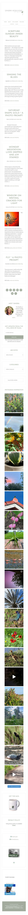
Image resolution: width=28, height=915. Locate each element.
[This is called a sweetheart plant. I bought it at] (14, 461)
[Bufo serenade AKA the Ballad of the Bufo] (14, 676)
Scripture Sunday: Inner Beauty (14, 34)
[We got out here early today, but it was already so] (14, 559)
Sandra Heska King (14, 12)
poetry (11, 247)
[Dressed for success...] (14, 618)
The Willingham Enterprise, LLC (12, 906)
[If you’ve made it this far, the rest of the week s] (14, 755)
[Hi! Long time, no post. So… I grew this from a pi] (14, 539)
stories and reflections (14, 65)
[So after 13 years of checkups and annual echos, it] (14, 520)
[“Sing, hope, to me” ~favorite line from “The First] (14, 637)
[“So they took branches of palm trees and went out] (14, 598)
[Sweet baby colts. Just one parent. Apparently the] (14, 657)
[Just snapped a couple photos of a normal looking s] (14, 579)
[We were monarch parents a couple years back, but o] (14, 442)
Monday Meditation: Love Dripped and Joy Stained (14, 152)
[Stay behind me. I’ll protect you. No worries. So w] (14, 774)
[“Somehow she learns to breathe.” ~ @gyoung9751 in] (14, 716)
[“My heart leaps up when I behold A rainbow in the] (14, 422)
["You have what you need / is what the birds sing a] (14, 735)
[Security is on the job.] (14, 500)
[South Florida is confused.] (14, 696)
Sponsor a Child (10, 883)
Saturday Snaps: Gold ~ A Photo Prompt (14, 113)
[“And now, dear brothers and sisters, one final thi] (14, 402)
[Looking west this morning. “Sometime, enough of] (14, 481)
